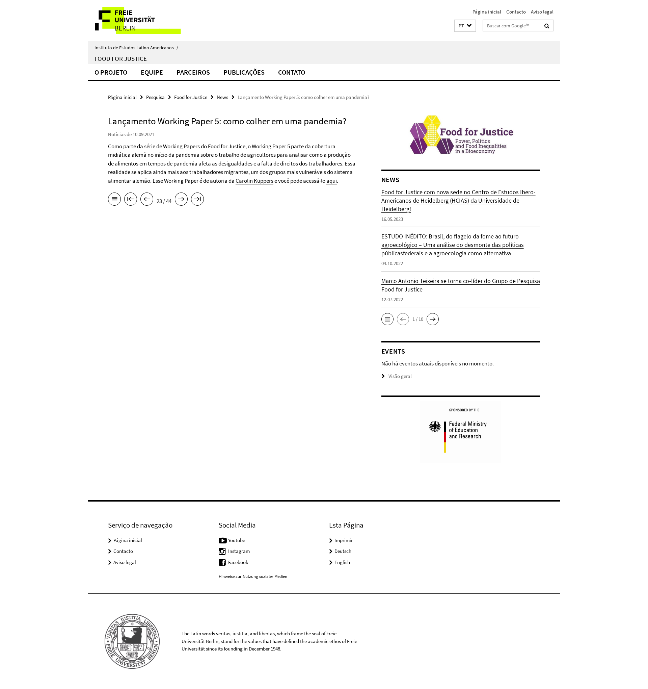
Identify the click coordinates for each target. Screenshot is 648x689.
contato (291, 72)
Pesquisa (155, 97)
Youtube (236, 540)
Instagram (239, 551)
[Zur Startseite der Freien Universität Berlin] (144, 20)
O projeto (110, 72)
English (342, 562)
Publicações (244, 72)
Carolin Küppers (254, 180)
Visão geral (400, 376)
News (222, 97)
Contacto (516, 11)
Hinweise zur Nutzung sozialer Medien (253, 576)
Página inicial (487, 11)
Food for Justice (120, 58)
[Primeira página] (130, 200)
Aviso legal (542, 11)
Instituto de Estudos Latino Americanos (136, 47)
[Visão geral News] (114, 200)
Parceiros (193, 72)
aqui (331, 180)
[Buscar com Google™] (547, 25)
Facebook (238, 562)
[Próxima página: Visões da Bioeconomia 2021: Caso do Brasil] (181, 200)
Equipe (152, 72)
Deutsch (342, 551)
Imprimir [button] (343, 540)
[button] (465, 26)
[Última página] (197, 200)
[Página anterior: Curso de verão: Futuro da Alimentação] (146, 200)
